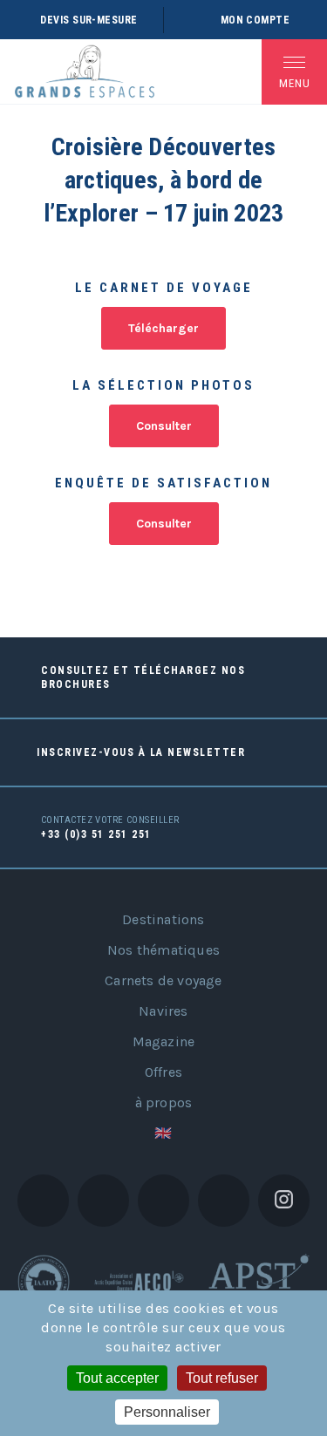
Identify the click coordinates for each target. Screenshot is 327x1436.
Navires (163, 1011)
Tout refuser (222, 1378)
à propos (164, 1102)
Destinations (163, 919)
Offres (163, 1072)
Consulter (164, 426)
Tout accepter (117, 1378)
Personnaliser (167, 1412)
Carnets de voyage (163, 980)
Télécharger (163, 328)
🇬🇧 (163, 1133)
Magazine (164, 1041)
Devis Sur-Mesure (89, 20)
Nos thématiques (163, 950)
